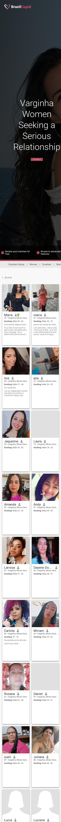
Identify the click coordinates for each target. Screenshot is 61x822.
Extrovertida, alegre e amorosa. (16, 324)
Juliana (38, 757)
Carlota (9, 631)
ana (36, 378)
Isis (6, 378)
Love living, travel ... (12, 643)
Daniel (38, 694)
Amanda (10, 504)
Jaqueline (11, 441)
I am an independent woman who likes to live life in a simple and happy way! (16, 393)
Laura (37, 441)
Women (33, 264)
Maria (8, 315)
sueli (7, 757)
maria (37, 315)
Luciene (39, 820)
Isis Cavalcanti (10, 388)
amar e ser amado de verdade (45, 324)
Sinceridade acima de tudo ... (16, 640)
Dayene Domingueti (43, 567)
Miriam (38, 631)
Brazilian (47, 264)
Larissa (9, 567)
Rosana (9, 694)
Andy (37, 504)
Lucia (8, 820)
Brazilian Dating (16, 264)
